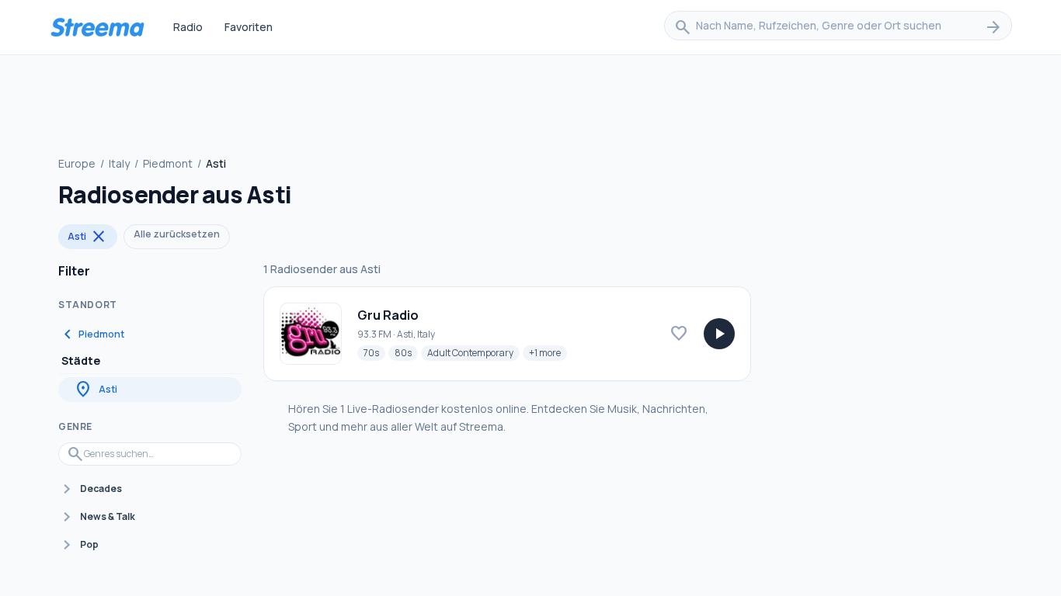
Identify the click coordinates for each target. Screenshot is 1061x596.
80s (406, 352)
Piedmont (168, 163)
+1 (548, 352)
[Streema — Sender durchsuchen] (97, 27)
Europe (77, 163)
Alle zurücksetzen (177, 234)
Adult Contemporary (473, 352)
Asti (88, 237)
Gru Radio (388, 315)
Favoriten (248, 26)
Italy (119, 163)
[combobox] (838, 27)
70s (374, 352)
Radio (188, 26)
